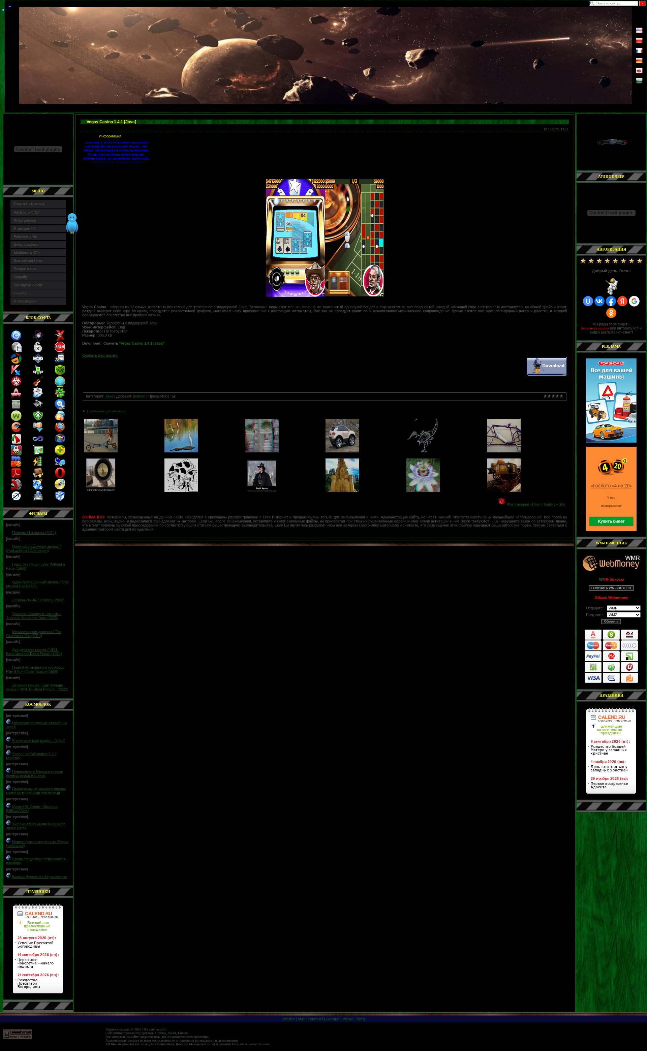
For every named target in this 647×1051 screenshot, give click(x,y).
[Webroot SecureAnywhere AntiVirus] (16, 420)
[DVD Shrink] (16, 488)
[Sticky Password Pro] (38, 351)
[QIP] (38, 374)
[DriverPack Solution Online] (16, 362)
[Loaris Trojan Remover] (60, 420)
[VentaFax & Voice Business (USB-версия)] (38, 500)
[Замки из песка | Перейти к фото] (342, 491)
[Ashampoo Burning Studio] (38, 488)
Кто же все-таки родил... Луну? (38, 740)
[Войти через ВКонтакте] (599, 301)
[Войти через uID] (588, 301)
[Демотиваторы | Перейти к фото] (101, 491)
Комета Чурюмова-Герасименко (39, 876)
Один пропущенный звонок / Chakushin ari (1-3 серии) (33, 548)
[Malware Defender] (38, 420)
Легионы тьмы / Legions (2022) (38, 600)
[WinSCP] (16, 454)
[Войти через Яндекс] (622, 301)
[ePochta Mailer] (37, 397)
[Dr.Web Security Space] (60, 374)
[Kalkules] (16, 408)
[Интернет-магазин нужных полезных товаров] (611, 400)
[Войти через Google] (634, 301)
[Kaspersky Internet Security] (16, 374)
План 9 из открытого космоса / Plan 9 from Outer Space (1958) (35, 669)
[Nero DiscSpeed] (60, 488)
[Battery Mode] (38, 466)
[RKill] (16, 385)
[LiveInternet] (17, 1038)
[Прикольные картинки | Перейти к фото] (181, 491)
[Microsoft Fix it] (60, 362)
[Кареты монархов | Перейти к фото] (504, 491)
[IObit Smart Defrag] (60, 443)
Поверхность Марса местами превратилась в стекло (34, 773)
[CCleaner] (16, 431)
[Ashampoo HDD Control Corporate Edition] (38, 408)
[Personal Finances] (38, 477)
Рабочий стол (25, 236)
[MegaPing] (16, 351)
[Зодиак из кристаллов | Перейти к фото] (423, 451)
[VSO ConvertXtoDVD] (60, 340)
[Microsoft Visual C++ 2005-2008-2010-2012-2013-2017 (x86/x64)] (38, 443)
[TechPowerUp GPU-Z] (38, 454)
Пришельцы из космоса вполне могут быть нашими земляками (36, 791)
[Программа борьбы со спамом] (60, 351)
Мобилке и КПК (26, 253)
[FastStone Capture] (16, 443)
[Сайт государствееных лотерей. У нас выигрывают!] (611, 489)
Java (109, 396)
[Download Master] (38, 431)
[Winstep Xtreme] (38, 362)
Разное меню (25, 269)
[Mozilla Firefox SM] (60, 431)
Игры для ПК (24, 228)
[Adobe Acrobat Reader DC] (16, 477)
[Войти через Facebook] (611, 301)
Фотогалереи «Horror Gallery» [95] (536, 504)
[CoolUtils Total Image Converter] (16, 340)
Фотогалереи (25, 220)
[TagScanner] (60, 500)
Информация (25, 301)
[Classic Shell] (60, 385)
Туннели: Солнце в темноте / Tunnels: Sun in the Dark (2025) (33, 616)
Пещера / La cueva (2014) (34, 533)
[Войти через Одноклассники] (611, 313)
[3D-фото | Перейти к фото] (262, 451)
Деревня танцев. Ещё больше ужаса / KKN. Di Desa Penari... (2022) (37, 687)
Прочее (20, 293)
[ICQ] (60, 397)
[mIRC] (16, 466)
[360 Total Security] (60, 454)
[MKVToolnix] (38, 340)
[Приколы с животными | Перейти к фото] (181, 451)
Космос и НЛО (26, 212)
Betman (139, 396)
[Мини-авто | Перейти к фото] (342, 451)
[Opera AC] (60, 477)
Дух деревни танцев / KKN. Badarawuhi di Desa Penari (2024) (34, 651)
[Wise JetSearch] (60, 408)
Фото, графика (26, 245)
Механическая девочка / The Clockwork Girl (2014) (33, 634)
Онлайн (20, 277)
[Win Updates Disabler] (16, 500)
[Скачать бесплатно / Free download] (547, 375)
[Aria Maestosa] (38, 385)
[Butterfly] (60, 466)
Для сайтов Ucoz (28, 261)
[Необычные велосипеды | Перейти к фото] (101, 451)
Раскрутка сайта (28, 285)
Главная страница (29, 203)
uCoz (163, 1029)
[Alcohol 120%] (16, 397)
